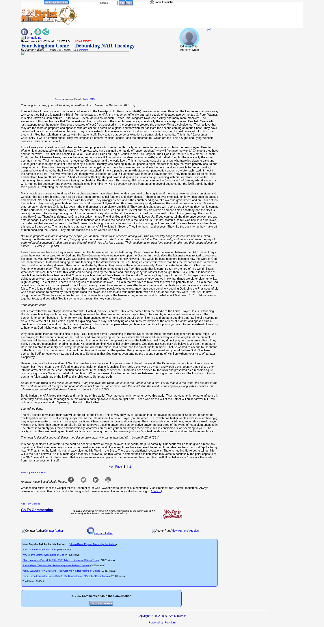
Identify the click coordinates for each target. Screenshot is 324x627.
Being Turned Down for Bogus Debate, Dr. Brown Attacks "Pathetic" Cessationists (66, 576)
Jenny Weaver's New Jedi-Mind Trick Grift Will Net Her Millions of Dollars (61, 570)
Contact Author (53, 530)
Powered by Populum (162, 622)
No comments (80, 50)
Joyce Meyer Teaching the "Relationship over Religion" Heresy (55, 565)
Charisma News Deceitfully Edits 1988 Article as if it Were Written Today (60, 560)
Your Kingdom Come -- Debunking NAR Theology (78, 46)
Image (58, 99)
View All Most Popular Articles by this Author (93, 544)
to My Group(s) (30, 504)
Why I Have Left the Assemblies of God (43, 555)
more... (156, 491)
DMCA (92, 99)
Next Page (115, 466)
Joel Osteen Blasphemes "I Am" (39, 549)
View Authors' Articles (185, 530)
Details (85, 99)
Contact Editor (103, 533)
